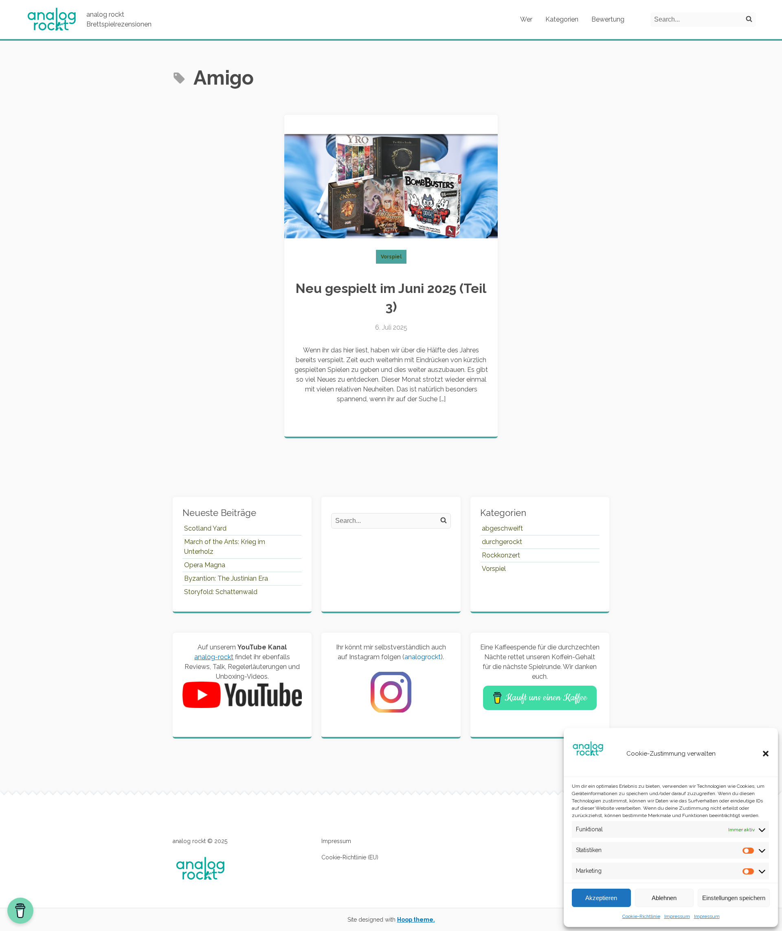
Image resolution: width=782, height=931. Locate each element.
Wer (526, 19)
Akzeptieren (601, 897)
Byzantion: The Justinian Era (226, 578)
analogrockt (422, 657)
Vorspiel (391, 257)
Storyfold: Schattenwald (220, 592)
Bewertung (607, 19)
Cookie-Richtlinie (641, 916)
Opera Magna (204, 565)
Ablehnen (664, 897)
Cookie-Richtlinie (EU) (349, 857)
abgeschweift (502, 528)
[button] (766, 754)
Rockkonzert (501, 555)
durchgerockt (502, 542)
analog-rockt (213, 657)
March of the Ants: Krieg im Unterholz (224, 546)
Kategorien (561, 19)
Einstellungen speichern (733, 897)
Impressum (677, 916)
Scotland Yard (205, 528)
